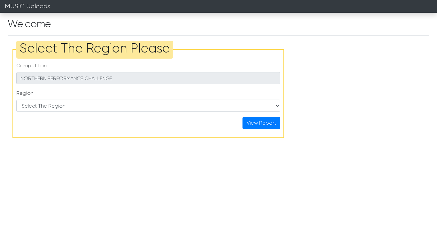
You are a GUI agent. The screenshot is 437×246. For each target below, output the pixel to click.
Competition (31, 65)
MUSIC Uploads (27, 6)
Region (25, 93)
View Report (261, 123)
